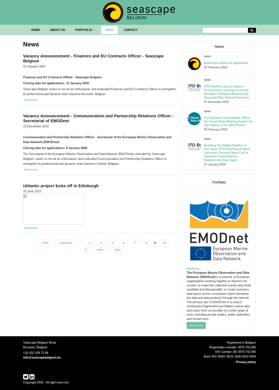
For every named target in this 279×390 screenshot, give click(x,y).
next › (101, 249)
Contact (131, 29)
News (109, 29)
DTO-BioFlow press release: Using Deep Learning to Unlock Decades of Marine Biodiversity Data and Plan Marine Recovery (226, 92)
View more (196, 325)
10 (164, 243)
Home (35, 29)
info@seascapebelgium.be (42, 357)
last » (118, 249)
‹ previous (65, 243)
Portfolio (84, 29)
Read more (31, 100)
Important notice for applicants (226, 63)
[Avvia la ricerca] (252, 30)
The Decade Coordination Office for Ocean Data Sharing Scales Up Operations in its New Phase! (228, 121)
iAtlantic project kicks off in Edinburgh (61, 186)
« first (45, 243)
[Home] (139, 12)
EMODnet (193, 268)
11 (85, 249)
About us (57, 29)
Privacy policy (246, 362)
